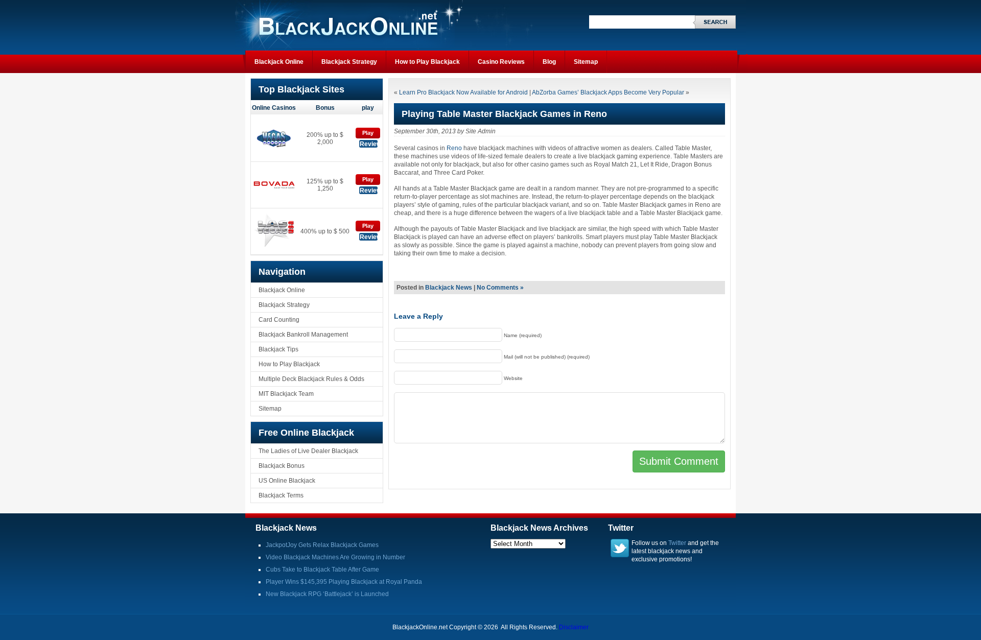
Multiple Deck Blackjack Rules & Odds (311, 379)
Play (367, 133)
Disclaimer (574, 627)
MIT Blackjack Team (286, 393)
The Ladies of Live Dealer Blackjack (308, 451)
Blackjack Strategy (349, 61)
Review (369, 144)
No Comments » (500, 287)
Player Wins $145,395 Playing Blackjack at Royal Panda (344, 581)
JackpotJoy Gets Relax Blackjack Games (322, 545)
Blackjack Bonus (282, 465)
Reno (454, 148)
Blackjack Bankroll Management (303, 334)
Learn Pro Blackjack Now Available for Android (463, 92)
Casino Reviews (501, 61)
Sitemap (586, 61)
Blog (549, 61)
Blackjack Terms (281, 495)
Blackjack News (448, 287)
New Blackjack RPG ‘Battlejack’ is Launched (327, 594)
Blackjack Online (278, 61)
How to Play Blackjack (427, 61)
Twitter (677, 543)
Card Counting (279, 319)
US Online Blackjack (287, 480)
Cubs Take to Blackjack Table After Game (322, 569)
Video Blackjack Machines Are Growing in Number (335, 557)
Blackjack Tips (278, 349)
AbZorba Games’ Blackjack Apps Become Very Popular (608, 92)
